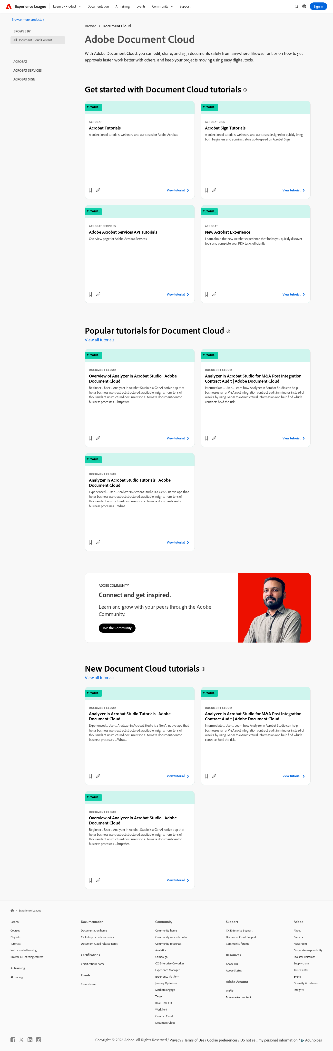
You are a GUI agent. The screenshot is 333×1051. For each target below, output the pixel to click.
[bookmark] (90, 190)
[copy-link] (98, 190)
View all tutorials (99, 340)
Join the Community (117, 628)
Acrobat (20, 61)
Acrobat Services (27, 70)
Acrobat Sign (24, 79)
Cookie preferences (222, 1040)
